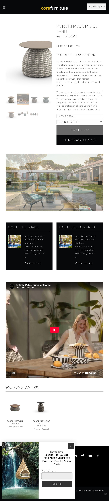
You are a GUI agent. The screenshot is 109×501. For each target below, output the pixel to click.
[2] (45, 209)
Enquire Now (80, 130)
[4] (50, 209)
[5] (53, 209)
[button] (9, 183)
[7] (59, 209)
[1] (42, 209)
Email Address (49, 471)
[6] (56, 209)
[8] (61, 209)
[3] (48, 209)
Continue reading (32, 263)
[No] (105, 494)
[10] (67, 209)
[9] (64, 209)
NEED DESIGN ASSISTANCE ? (79, 139)
